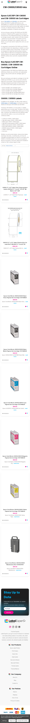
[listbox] (11, 145)
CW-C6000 (7, 21)
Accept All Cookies (23, 720)
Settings (4, 720)
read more (16, 463)
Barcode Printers (15, 663)
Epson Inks (15, 654)
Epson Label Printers (15, 648)
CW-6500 (14, 21)
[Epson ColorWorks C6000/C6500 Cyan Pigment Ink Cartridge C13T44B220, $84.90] (15, 384)
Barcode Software (15, 660)
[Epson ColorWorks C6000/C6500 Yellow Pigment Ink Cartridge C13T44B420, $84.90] (15, 491)
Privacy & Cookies (15, 700)
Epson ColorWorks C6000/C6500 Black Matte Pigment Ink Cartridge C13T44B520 (15, 350)
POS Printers (15, 651)
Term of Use (15, 697)
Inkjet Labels (15, 657)
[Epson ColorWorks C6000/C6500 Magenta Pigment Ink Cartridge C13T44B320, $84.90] (15, 437)
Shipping (15, 694)
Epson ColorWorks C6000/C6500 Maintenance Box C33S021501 (15, 563)
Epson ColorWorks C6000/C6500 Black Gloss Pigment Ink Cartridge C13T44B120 (15, 296)
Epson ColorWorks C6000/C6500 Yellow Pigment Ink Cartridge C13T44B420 (15, 510)
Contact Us (15, 683)
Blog (15, 680)
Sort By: (3, 145)
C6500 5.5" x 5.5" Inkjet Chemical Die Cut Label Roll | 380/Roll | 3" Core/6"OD (15, 243)
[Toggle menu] (2, 2)
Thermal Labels (15, 665)
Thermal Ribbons (15, 668)
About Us (15, 677)
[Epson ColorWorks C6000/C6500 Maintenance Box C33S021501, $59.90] (15, 544)
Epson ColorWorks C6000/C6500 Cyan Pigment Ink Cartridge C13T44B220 (15, 403)
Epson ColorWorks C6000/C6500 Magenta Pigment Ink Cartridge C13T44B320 (15, 457)
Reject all (12, 720)
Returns (15, 691)
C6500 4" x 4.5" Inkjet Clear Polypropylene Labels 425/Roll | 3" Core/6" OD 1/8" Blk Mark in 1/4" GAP (15, 189)
